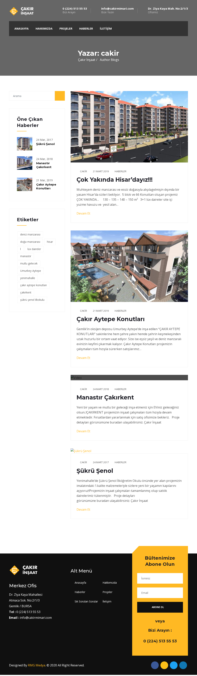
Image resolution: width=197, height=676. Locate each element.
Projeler (65, 28)
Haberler (86, 28)
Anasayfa (21, 28)
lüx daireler (34, 249)
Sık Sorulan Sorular (86, 601)
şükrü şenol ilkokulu (32, 300)
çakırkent (25, 292)
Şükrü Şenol (45, 144)
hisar (50, 242)
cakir (83, 171)
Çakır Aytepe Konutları (46, 186)
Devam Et (84, 213)
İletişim (106, 28)
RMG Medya (36, 665)
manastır (25, 256)
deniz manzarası (30, 234)
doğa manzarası (30, 242)
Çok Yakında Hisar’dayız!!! (115, 179)
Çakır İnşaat (86, 60)
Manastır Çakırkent (43, 165)
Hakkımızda (44, 28)
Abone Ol (158, 607)
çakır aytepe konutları (33, 285)
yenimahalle (27, 278)
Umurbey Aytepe (30, 271)
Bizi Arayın (75, 10)
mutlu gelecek (29, 263)
